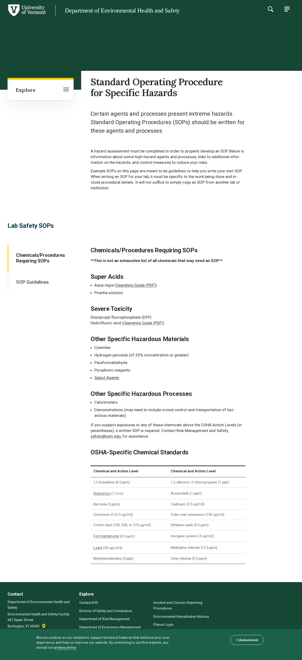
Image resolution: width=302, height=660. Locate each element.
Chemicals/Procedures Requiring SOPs (40, 258)
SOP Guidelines (32, 282)
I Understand (247, 640)
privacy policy (65, 647)
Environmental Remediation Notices (181, 616)
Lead (97, 547)
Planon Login (163, 624)
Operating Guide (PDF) (135, 285)
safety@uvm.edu (106, 436)
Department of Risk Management (104, 619)
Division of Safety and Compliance (105, 611)
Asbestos (101, 493)
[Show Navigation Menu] (287, 9)
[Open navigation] (66, 89)
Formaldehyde (106, 536)
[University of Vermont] (27, 16)
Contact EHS (88, 603)
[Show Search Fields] (270, 9)
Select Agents (106, 377)
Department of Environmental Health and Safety (122, 10)
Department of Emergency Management (110, 627)
